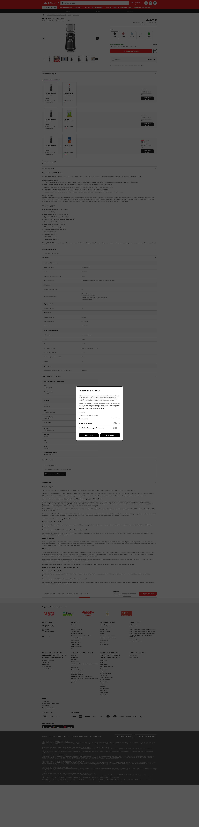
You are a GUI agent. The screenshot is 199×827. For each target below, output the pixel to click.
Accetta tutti (110, 435)
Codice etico (88, 415)
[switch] (115, 423)
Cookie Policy (82, 412)
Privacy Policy (82, 415)
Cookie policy (95, 415)
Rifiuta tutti (89, 435)
